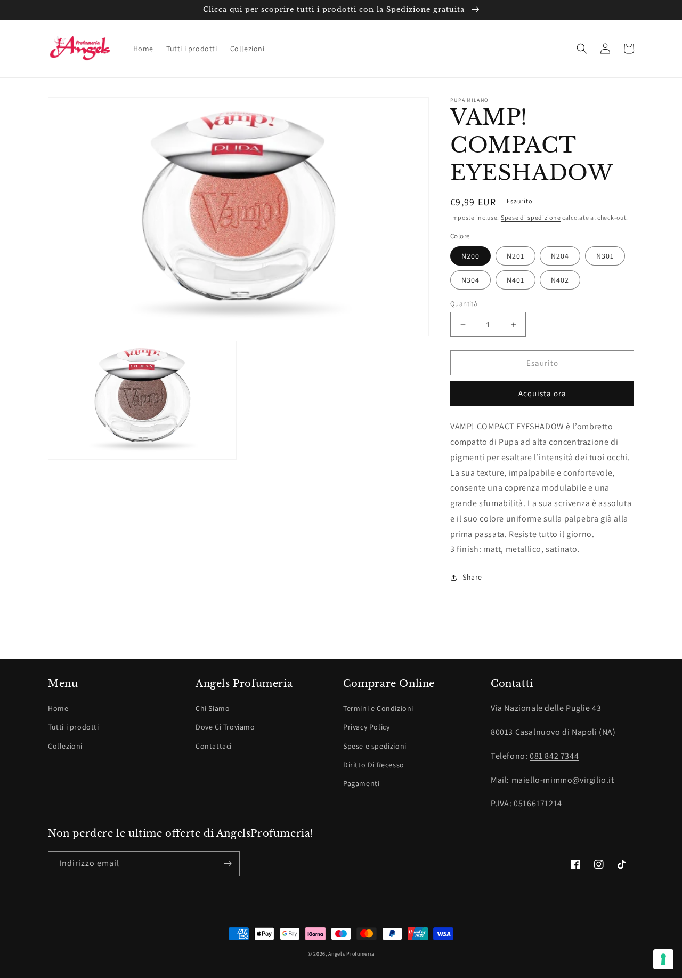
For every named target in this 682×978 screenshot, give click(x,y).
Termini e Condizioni (378, 708)
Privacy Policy (366, 727)
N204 (560, 256)
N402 (560, 280)
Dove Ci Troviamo (225, 727)
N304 (470, 280)
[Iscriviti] (227, 863)
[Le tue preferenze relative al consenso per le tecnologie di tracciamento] (663, 959)
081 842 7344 (554, 755)
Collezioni (65, 746)
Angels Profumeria (351, 953)
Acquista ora (542, 393)
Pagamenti (361, 783)
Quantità (463, 303)
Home (58, 708)
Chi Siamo (213, 708)
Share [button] (472, 577)
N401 (515, 280)
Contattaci (214, 746)
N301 (605, 256)
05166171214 (538, 803)
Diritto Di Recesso (373, 764)
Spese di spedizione (531, 217)
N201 (515, 256)
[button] (582, 48)
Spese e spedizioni (375, 746)
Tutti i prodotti (73, 727)
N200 (470, 256)
